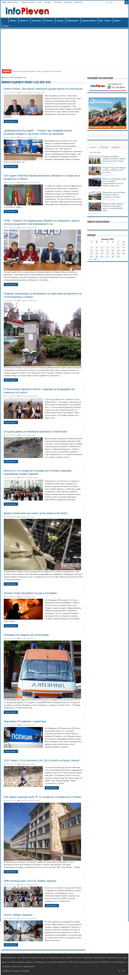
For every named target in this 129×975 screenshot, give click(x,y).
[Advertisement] (64, 48)
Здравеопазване (88, 21)
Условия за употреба (21, 971)
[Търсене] (126, 2)
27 (107, 256)
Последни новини (39, 92)
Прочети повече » (11, 121)
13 (107, 250)
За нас (39, 2)
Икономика (36, 21)
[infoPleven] (27, 10)
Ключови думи (95, 152)
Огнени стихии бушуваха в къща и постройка (30, 593)
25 (97, 256)
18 (97, 253)
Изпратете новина (28, 2)
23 (123, 253)
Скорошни (93, 147)
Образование (72, 21)
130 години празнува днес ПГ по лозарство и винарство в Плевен (42, 797)
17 (91, 253)
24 (91, 256)
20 (107, 253)
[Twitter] (111, 2)
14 (113, 250)
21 (113, 253)
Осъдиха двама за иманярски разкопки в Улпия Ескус (35, 431)
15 (118, 250)
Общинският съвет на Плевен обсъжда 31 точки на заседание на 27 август (113, 194)
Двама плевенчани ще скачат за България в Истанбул (36, 513)
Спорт (5, 26)
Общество (24, 21)
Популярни (104, 147)
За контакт (58, 2)
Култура (60, 21)
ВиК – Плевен (104, 21)
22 (118, 253)
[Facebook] (109, 2)
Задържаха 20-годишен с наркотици (25, 721)
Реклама (48, 2)
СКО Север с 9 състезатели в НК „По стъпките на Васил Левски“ (42, 760)
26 (102, 256)
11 (97, 250)
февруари (19, 77)
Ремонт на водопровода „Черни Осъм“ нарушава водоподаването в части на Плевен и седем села (46, 71)
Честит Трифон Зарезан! (18, 914)
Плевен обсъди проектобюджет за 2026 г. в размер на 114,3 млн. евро (114, 170)
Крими (117, 21)
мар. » (96, 259)
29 (118, 256)
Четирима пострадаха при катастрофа (26, 634)
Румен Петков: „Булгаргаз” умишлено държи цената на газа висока (43, 88)
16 (123, 250)
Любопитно (78, 2)
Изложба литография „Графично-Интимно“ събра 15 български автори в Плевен (113, 158)
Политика (49, 21)
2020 (12, 77)
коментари (115, 147)
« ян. (90, 259)
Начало (5, 20)
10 (91, 250)
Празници (68, 2)
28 (113, 256)
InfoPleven (7, 971)
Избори (13, 21)
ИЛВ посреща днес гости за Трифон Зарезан (30, 880)
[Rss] (107, 2)
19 (102, 253)
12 (102, 250)
